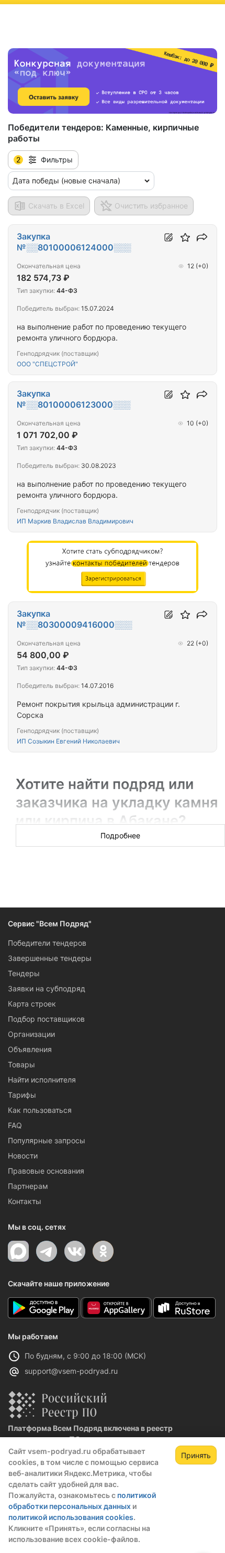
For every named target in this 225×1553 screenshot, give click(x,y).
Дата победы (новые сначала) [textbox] (66, 180)
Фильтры (44, 160)
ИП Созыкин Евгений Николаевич (68, 741)
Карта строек (32, 1003)
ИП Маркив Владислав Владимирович (75, 521)
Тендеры (24, 973)
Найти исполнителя (42, 1079)
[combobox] (81, 180)
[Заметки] (168, 237)
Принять (196, 1455)
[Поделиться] (202, 237)
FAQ (15, 1125)
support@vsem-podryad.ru (71, 1370)
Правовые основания (46, 1170)
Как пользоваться (40, 1110)
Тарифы (22, 1094)
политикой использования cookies (70, 1517)
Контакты (24, 1201)
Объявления (30, 1049)
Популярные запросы (46, 1140)
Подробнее (120, 835)
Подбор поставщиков (46, 1018)
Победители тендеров (47, 942)
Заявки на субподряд (46, 988)
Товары (21, 1064)
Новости (23, 1155)
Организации (31, 1034)
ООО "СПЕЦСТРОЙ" (47, 364)
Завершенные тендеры (50, 958)
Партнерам (28, 1186)
